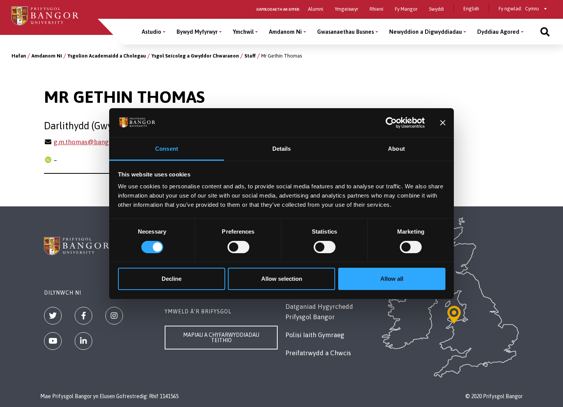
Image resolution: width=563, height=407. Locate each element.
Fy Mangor (406, 9)
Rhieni (376, 9)
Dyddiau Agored (498, 31)
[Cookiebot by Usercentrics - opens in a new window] (391, 123)
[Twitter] (53, 316)
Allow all (391, 278)
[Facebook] (83, 316)
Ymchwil (243, 31)
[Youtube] (53, 341)
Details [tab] (281, 148)
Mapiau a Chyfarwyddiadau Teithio (221, 337)
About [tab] (396, 148)
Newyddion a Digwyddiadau (425, 31)
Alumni (315, 9)
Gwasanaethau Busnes (345, 31)
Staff (250, 56)
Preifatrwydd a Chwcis (318, 353)
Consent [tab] (166, 148)
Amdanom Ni (285, 31)
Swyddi (436, 9)
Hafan (18, 56)
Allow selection (281, 278)
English (471, 8)
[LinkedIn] (83, 341)
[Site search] (545, 31)
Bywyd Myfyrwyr (197, 31)
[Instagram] (114, 316)
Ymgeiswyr (346, 9)
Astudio (151, 31)
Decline (172, 278)
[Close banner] (442, 122)
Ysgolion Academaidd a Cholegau (106, 56)
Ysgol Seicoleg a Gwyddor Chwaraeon (195, 56)
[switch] (238, 247)
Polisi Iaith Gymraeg (314, 335)
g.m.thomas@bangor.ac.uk (92, 142)
